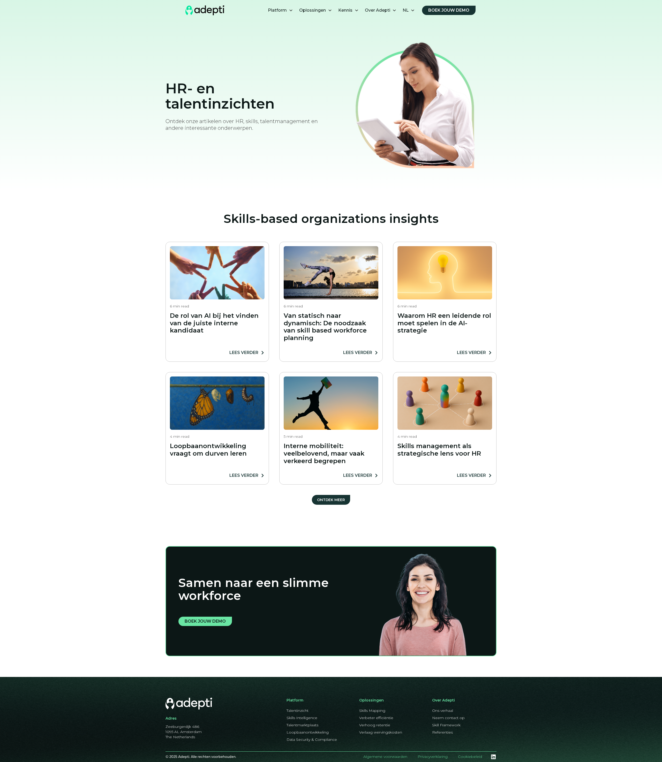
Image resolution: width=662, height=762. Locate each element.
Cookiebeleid (470, 756)
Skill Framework (446, 725)
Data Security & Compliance (312, 739)
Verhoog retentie (374, 725)
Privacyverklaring (433, 756)
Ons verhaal (442, 710)
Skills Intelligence (302, 717)
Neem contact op (448, 717)
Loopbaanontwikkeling (308, 732)
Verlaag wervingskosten (380, 732)
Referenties (442, 732)
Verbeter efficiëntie (376, 717)
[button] (280, 10)
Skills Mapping (372, 710)
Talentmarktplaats (302, 725)
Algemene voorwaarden (385, 756)
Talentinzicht (298, 710)
